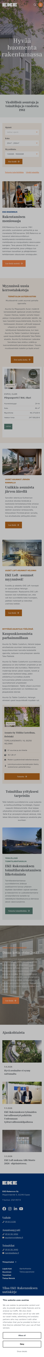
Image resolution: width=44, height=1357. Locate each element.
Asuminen (6, 1272)
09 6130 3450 (11, 1234)
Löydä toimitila (32, 172)
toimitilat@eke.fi (12, 1253)
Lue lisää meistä (12, 263)
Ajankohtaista (25, 1269)
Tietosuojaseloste (26, 1272)
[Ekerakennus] (9, 4)
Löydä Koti (7, 1269)
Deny (22, 1344)
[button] (34, 4)
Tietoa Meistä (8, 1278)
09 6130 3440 (11, 1249)
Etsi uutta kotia (20, 360)
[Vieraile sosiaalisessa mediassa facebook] (4, 1209)
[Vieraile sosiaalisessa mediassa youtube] (21, 1209)
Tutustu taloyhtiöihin (14, 172)
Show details (22, 1351)
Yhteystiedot (8, 1262)
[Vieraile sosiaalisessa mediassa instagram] (10, 1209)
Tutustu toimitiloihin (17, 911)
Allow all (22, 1335)
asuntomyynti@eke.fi (14, 1237)
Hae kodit (12, 161)
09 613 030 (10, 1222)
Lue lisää (12, 525)
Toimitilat (6, 1275)
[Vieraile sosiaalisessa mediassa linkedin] (15, 1209)
